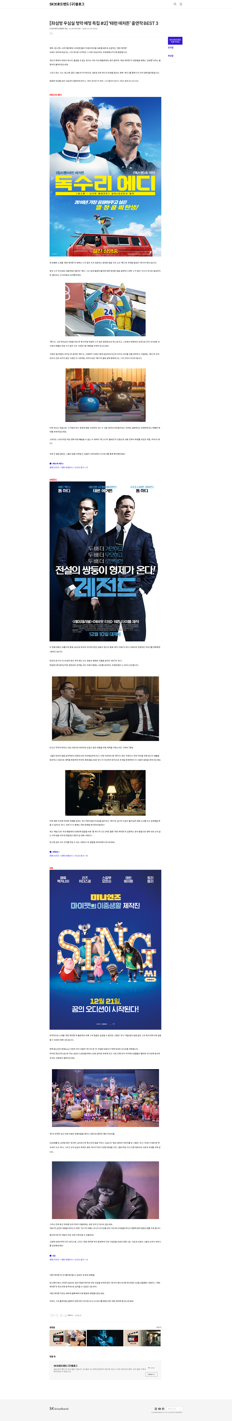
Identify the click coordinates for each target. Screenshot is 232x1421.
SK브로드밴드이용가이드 (175, 41)
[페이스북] (163, 1409)
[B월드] (156, 1409)
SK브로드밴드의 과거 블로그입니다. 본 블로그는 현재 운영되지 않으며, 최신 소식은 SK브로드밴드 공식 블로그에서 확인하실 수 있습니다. (100, 1370)
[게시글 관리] (61, 1315)
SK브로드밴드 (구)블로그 (67, 4)
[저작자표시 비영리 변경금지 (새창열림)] (78, 1315)
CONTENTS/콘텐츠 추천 (58, 28)
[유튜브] (159, 1409)
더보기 (158, 1327)
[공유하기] (57, 1315)
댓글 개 (52, 1357)
